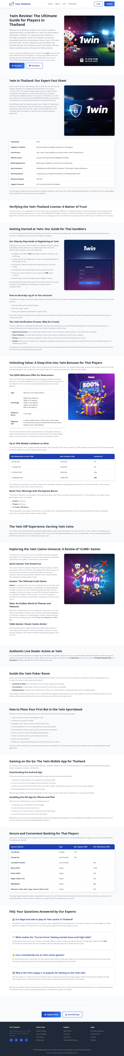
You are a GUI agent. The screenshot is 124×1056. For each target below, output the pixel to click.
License (93, 1037)
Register (109, 4)
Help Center (67, 1031)
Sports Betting (41, 1034)
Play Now (18, 66)
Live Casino (40, 1037)
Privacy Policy (95, 1034)
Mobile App (40, 1040)
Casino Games (41, 1031)
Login (98, 4)
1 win (47, 53)
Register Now (52, 1014)
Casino (50, 4)
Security (93, 1040)
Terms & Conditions (97, 1031)
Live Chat (66, 1034)
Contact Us (67, 1037)
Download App (73, 1014)
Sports (57, 4)
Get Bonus (35, 66)
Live (64, 4)
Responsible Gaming (70, 1040)
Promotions (72, 4)
